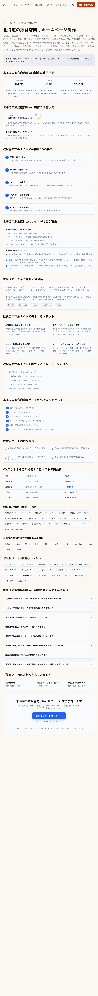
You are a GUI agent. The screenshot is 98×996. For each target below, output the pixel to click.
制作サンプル (26, 5)
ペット (67, 575)
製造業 (60, 570)
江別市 (89, 544)
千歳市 (7, 549)
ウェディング (42, 575)
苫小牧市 (78, 544)
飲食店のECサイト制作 (79, 513)
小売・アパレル (47, 570)
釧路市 (47, 544)
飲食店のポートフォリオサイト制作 (41, 518)
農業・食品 (79, 575)
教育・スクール (11, 570)
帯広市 (37, 544)
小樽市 (67, 544)
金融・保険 (22, 581)
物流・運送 (9, 581)
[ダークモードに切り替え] (73, 4)
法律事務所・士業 (56, 564)
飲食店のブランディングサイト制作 (45, 524)
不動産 (71, 564)
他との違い (39, 5)
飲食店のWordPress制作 (14, 529)
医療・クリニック (26, 564)
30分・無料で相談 (86, 5)
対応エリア (14, 23)
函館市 (27, 544)
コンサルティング (11, 575)
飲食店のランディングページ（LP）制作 (50, 513)
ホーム (5, 23)
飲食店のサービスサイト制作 (16, 524)
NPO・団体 (27, 575)
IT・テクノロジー (75, 570)
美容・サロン (10, 564)
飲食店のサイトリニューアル (74, 524)
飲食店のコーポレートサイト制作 (17, 513)
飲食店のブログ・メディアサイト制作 (74, 518)
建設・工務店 (84, 564)
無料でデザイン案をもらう (49, 715)
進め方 (49, 5)
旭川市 (17, 544)
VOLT (6, 5)
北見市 (57, 544)
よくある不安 (61, 5)
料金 (15, 5)
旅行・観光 (56, 575)
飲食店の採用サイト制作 (14, 518)
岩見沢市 (18, 549)
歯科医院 (41, 564)
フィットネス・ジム (29, 570)
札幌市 (7, 544)
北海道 (23, 23)
